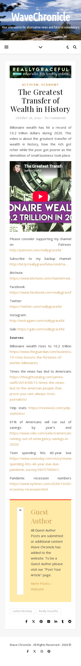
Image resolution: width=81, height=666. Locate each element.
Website (37, 589)
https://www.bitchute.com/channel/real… (41, 278)
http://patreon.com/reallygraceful (35, 250)
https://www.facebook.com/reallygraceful (42, 292)
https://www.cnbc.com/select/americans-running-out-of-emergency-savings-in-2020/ (42, 438)
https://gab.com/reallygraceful (41, 329)
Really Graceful (48, 611)
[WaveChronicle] (40, 20)
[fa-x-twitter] (35, 651)
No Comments (55, 117)
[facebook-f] (28, 651)
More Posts (40, 583)
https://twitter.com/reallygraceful (35, 306)
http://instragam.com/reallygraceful (37, 320)
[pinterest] (48, 651)
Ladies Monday (22, 611)
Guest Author (41, 516)
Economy (50, 85)
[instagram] (42, 651)
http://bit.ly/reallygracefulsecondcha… (39, 264)
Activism (30, 85)
